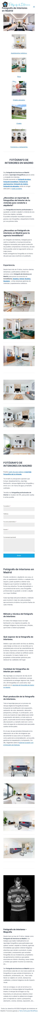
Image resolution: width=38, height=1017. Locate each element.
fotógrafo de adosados (11, 186)
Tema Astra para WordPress (28, 1011)
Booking (27, 279)
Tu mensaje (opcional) (9, 537)
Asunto (5, 529)
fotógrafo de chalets (21, 184)
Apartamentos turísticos (19, 53)
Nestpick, (6, 281)
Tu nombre (6, 506)
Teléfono (5, 514)
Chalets (19, 123)
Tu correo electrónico (9, 521)
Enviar (19, 555)
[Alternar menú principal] (34, 7)
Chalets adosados (19, 100)
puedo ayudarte (16, 188)
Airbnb (21, 279)
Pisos (19, 76)
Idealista (16, 279)
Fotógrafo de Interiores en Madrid (14, 9)
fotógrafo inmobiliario (10, 182)
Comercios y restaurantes (19, 147)
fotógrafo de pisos (24, 179)
